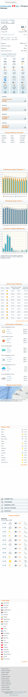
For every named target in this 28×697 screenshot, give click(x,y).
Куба (5, 631)
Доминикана (7, 610)
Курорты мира (5, 6)
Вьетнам (5, 605)
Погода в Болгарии (5, 676)
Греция (5, 607)
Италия (5, 624)
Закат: (13, 37)
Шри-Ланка (7, 659)
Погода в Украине (5, 687)
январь (4, 135)
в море (7, 100)
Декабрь (9, 380)
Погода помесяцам (5, 126)
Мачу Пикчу (4, 438)
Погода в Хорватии (5, 681)
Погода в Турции (5, 672)
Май (8, 370)
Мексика (6, 638)
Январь (9, 342)
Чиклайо (3, 457)
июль (12, 140)
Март (8, 340)
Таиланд (5, 642)
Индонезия (6, 619)
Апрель (9, 352)
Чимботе (3, 459)
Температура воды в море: (7, 34)
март (3, 140)
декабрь (22, 142)
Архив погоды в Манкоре (14, 284)
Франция (5, 649)
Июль (8, 331)
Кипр (4, 626)
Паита (2, 441)
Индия (5, 617)
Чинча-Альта (4, 462)
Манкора (3, 436)
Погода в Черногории (6, 683)
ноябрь (22, 140)
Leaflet (1, 399)
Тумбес (3, 450)
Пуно (2, 445)
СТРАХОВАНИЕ (8, 502)
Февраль (9, 338)
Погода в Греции (5, 678)
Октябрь (9, 357)
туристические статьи (18, 693)
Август (9, 329)
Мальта (5, 635)
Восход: (5, 37)
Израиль (5, 614)
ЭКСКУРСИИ (7, 511)
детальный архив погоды (22, 321)
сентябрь (23, 135)
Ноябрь (9, 361)
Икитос (3, 429)
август (13, 142)
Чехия (5, 656)
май (12, 135)
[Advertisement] (14, 17)
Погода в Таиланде (5, 670)
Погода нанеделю (5, 109)
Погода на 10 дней (14, 515)
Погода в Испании (5, 680)
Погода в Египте (5, 668)
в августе (3, 56)
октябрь (22, 138)
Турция (5, 647)
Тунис (5, 645)
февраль (4, 138)
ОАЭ (5, 640)
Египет (5, 612)
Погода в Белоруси (5, 689)
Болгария (6, 603)
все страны (24, 661)
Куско (2, 432)
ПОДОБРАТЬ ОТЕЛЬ (9, 505)
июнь (12, 138)
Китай (5, 628)
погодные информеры (18, 691)
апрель (4, 142)
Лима (2, 434)
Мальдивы (6, 633)
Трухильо (3, 448)
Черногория (7, 654)
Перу (17, 6)
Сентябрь (9, 333)
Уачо (2, 455)
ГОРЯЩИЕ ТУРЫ (8, 499)
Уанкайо (3, 452)
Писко (2, 443)
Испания (5, 621)
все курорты (24, 464)
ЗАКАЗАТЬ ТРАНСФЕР (10, 508)
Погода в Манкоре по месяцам (14, 132)
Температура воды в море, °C (14, 201)
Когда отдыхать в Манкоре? (14, 324)
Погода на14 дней (5, 117)
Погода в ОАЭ (4, 674)
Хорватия (6, 652)
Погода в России (5, 685)
